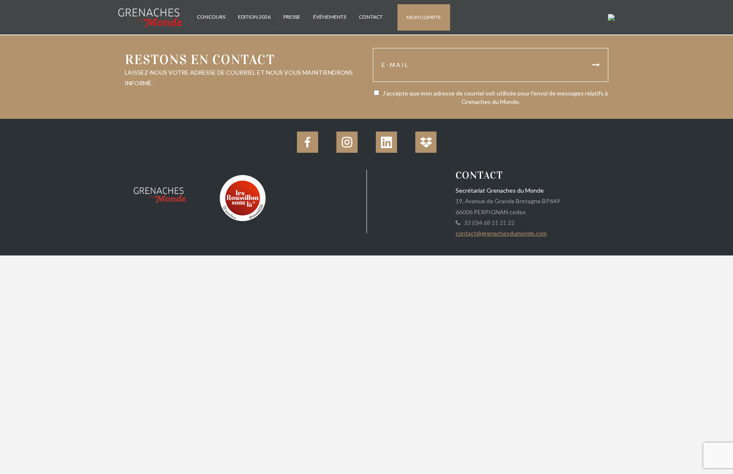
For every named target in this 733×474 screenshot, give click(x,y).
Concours (211, 17)
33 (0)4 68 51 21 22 (488, 222)
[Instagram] (347, 142)
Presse (291, 17)
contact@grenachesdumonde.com (501, 233)
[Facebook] (307, 142)
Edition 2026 (254, 17)
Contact (371, 17)
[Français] (610, 16)
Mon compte (423, 17)
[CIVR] (242, 197)
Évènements (329, 17)
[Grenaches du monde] (160, 193)
